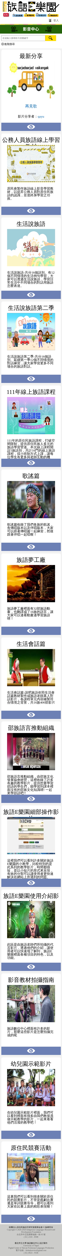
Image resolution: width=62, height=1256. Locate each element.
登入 (56, 20)
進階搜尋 (9, 44)
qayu (41, 116)
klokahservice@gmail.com (36, 1250)
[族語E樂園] (31, 12)
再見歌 (31, 106)
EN (6, 14)
